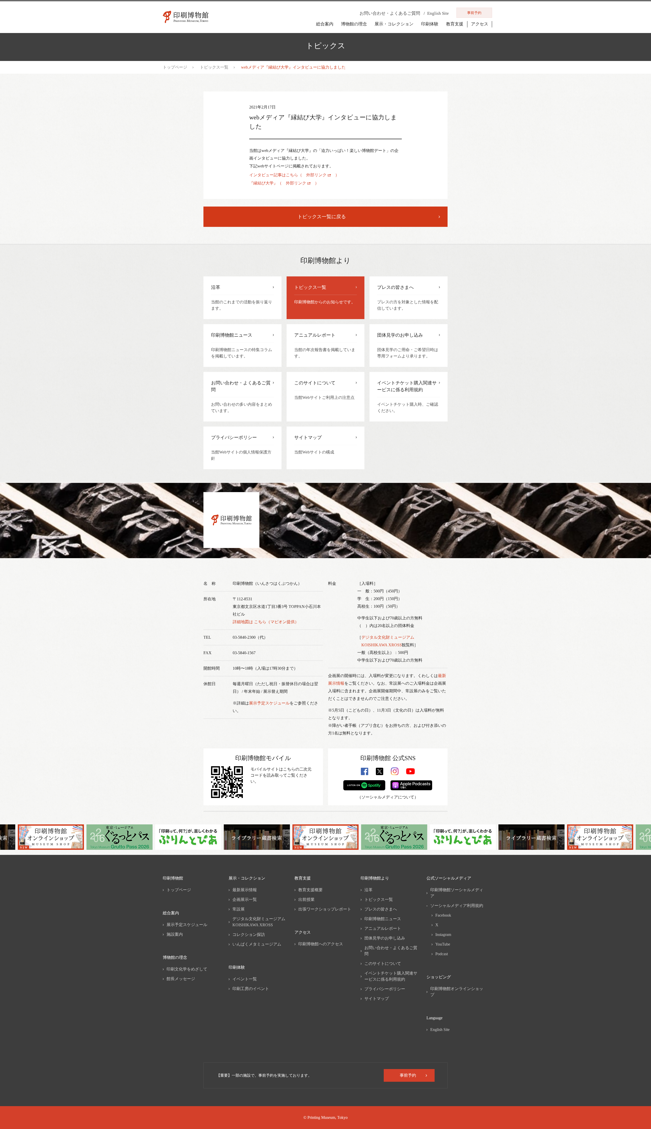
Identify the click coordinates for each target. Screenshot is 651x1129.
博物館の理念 (354, 24)
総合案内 (324, 24)
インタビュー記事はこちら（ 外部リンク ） (294, 175)
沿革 (368, 890)
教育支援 (454, 24)
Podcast (441, 954)
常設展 (238, 909)
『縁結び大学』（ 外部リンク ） (284, 183)
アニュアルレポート (382, 928)
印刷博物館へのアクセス (320, 944)
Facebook (443, 915)
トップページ (175, 67)
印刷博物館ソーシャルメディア (456, 893)
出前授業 (306, 899)
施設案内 (175, 934)
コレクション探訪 (248, 934)
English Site (440, 1029)
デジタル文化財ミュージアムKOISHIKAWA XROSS (258, 922)
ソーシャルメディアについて (387, 797)
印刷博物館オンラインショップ (456, 991)
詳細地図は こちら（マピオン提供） (266, 622)
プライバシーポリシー (384, 989)
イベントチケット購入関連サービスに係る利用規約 (390, 976)
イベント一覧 (244, 979)
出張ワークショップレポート (324, 909)
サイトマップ (376, 998)
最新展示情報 (244, 890)
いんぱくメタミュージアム (256, 944)
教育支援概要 (310, 890)
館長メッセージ (181, 979)
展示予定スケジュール (269, 703)
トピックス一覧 (214, 67)
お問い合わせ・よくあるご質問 (390, 951)
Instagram (443, 934)
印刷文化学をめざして (187, 969)
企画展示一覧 (244, 899)
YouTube (442, 944)
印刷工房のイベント (250, 988)
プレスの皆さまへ (380, 909)
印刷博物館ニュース (382, 919)
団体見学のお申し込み (384, 938)
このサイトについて (382, 963)
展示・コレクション (394, 24)
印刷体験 (429, 24)
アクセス (479, 24)
